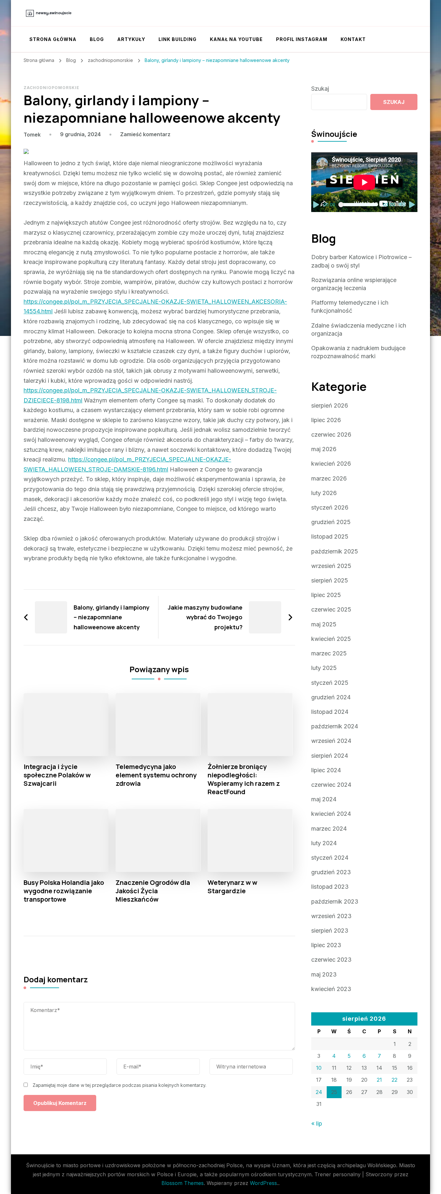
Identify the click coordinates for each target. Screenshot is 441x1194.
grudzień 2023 (331, 872)
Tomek (32, 134)
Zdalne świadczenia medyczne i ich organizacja (358, 329)
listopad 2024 (329, 711)
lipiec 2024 (326, 770)
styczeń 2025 (329, 682)
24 (319, 1092)
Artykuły (131, 39)
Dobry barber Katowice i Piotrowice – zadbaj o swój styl (361, 261)
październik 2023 (334, 901)
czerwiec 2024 (331, 784)
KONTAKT (353, 39)
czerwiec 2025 (331, 609)
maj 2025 (323, 624)
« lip (316, 1123)
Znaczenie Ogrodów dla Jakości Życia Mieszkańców (153, 891)
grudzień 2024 (331, 697)
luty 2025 (324, 667)
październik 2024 (334, 726)
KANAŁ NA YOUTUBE (236, 39)
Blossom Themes (182, 1183)
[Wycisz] (402, 204)
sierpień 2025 (329, 580)
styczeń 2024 (329, 857)
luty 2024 (324, 843)
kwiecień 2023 (331, 989)
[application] (364, 182)
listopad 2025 (329, 536)
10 (319, 1068)
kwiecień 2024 (331, 813)
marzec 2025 (329, 653)
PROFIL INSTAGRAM (301, 39)
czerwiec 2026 (331, 434)
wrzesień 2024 (331, 740)
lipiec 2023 (326, 945)
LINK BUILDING (178, 39)
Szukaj (320, 88)
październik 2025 (334, 551)
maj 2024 (323, 799)
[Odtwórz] (316, 204)
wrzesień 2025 (331, 565)
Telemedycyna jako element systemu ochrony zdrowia (156, 775)
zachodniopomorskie (51, 87)
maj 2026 (323, 449)
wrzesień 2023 (331, 916)
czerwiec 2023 (331, 959)
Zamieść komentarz (145, 134)
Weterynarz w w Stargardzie (232, 886)
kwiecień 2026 (331, 463)
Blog (97, 39)
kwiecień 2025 (331, 638)
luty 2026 (324, 493)
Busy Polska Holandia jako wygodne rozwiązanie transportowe (64, 891)
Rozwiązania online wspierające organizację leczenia (353, 284)
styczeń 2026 (329, 507)
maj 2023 (324, 974)
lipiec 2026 (326, 420)
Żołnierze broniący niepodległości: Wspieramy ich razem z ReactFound (244, 779)
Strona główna (53, 39)
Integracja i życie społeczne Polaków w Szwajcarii (57, 775)
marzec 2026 (329, 478)
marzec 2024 (329, 828)
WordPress (263, 1183)
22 (394, 1080)
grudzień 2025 (331, 522)
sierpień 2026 (329, 405)
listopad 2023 (330, 886)
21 (379, 1080)
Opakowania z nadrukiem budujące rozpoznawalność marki (358, 352)
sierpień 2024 (329, 755)
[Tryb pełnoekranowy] (412, 204)
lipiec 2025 (326, 595)
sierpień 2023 (329, 930)
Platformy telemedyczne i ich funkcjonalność (349, 306)
